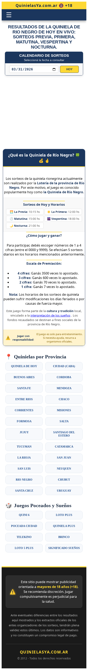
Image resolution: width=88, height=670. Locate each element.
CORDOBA (64, 377)
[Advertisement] (44, 108)
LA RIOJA (24, 457)
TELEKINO (24, 537)
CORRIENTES (24, 410)
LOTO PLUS (64, 515)
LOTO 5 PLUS (24, 548)
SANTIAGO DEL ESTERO (64, 434)
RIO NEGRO (24, 479)
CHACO (64, 399)
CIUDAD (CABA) (64, 366)
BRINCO (64, 537)
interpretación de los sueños (50, 315)
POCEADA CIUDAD (24, 526)
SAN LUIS (24, 468)
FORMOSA (24, 421)
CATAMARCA (64, 446)
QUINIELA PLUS (64, 526)
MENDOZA (64, 388)
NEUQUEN (64, 468)
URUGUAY (64, 490)
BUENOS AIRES (24, 377)
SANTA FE (24, 388)
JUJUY (24, 432)
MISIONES (64, 410)
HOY (69, 69)
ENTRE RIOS (24, 399)
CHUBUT (64, 479)
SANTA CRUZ (24, 490)
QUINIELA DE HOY (24, 366)
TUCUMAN (24, 446)
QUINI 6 (24, 515)
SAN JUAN (64, 457)
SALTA (64, 421)
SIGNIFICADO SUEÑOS (64, 548)
